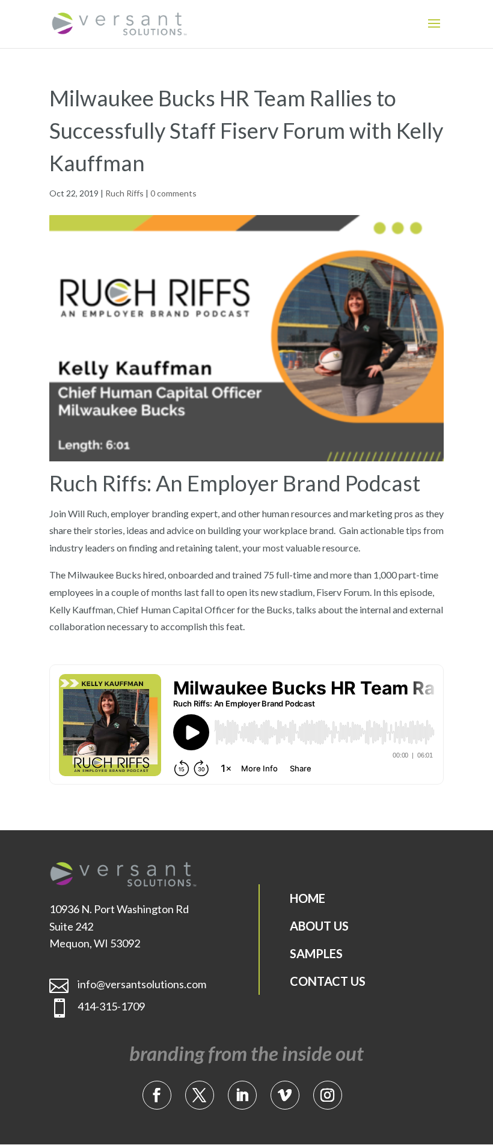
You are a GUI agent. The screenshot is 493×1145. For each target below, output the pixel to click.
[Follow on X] (199, 1095)
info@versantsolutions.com (142, 984)
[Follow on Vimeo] (285, 1095)
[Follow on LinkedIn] (242, 1095)
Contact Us (328, 981)
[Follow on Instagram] (327, 1095)
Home (307, 898)
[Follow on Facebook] (156, 1095)
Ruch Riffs (124, 193)
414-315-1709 (111, 1006)
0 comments (173, 193)
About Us (319, 926)
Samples (316, 953)
